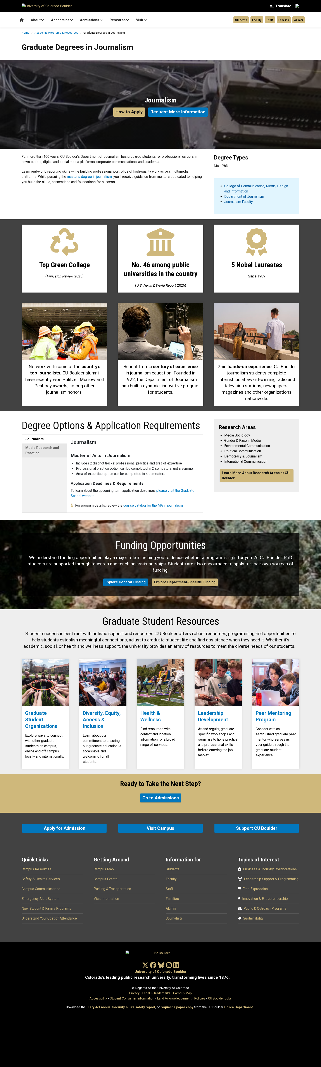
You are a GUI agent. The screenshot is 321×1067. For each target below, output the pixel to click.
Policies (199, 998)
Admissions (89, 20)
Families (283, 20)
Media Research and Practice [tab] (42, 450)
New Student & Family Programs (46, 908)
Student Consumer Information (132, 998)
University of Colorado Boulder (161, 972)
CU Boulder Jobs (220, 998)
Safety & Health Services (41, 879)
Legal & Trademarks (156, 993)
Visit (139, 20)
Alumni (298, 20)
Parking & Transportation (112, 889)
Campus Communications (41, 889)
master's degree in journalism (89, 177)
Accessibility (98, 998)
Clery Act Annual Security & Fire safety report (120, 1007)
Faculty (256, 20)
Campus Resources (37, 869)
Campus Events (105, 879)
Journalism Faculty (238, 202)
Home (25, 32)
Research (118, 20)
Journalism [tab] (34, 439)
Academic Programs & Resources (56, 32)
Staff (270, 20)
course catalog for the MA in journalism (153, 505)
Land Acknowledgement (174, 998)
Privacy (134, 993)
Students (241, 20)
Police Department (238, 1007)
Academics (60, 20)
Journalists (174, 918)
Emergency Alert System (40, 899)
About (36, 20)
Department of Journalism (244, 196)
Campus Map (104, 869)
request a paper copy (177, 1007)
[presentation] (45, 682)
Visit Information (106, 899)
